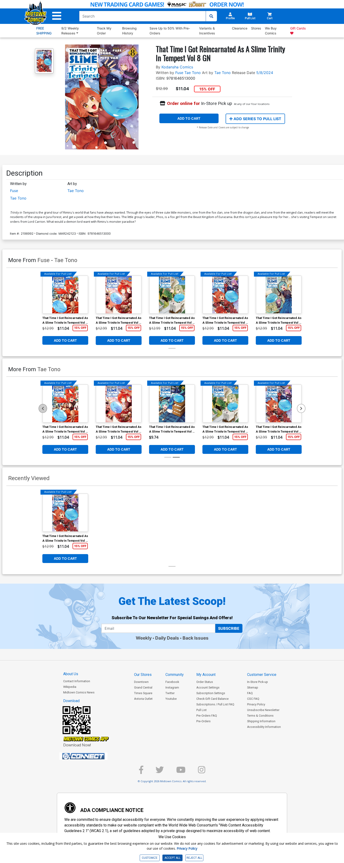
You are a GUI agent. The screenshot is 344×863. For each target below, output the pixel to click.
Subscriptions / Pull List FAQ (215, 704)
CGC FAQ (253, 698)
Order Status (204, 682)
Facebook (172, 682)
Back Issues (196, 638)
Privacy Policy (256, 704)
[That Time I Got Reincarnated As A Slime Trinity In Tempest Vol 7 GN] (172, 294)
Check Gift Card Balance (212, 698)
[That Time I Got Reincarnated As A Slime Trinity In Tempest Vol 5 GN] (119, 294)
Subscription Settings (210, 693)
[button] (56, 16)
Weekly (144, 638)
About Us (70, 674)
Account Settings (208, 687)
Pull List (201, 710)
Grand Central (143, 687)
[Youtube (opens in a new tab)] (181, 772)
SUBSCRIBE (228, 628)
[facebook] (141, 772)
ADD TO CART (189, 118)
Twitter (170, 693)
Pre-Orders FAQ (206, 715)
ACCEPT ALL (172, 857)
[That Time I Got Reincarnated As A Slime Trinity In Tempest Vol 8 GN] (225, 294)
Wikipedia (69, 687)
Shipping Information (261, 721)
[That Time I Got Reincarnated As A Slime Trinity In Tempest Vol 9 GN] (279, 294)
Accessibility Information (264, 727)
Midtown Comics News (79, 692)
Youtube (171, 698)
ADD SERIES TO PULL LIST (257, 118)
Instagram (172, 687)
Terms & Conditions (260, 715)
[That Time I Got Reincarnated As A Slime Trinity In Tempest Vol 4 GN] (65, 294)
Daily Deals (167, 638)
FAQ (250, 693)
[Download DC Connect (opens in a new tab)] (92, 756)
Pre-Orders (203, 721)
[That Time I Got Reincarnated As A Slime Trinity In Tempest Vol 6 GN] (172, 403)
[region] (43, 408)
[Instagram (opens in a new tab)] (201, 772)
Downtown (141, 682)
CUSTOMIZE (149, 857)
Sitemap (252, 687)
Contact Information (76, 681)
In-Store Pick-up (257, 682)
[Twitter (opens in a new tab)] (159, 772)
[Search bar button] (211, 16)
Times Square (143, 693)
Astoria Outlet (143, 698)
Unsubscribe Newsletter (263, 710)
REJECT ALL (194, 857)
